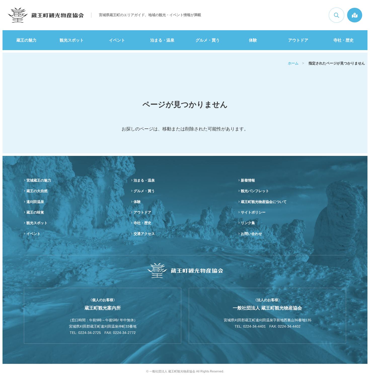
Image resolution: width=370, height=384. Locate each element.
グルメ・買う (208, 40)
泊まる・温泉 (162, 40)
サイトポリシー (253, 212)
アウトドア (298, 40)
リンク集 (248, 223)
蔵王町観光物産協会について (264, 202)
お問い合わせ (251, 234)
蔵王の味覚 (35, 212)
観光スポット (72, 40)
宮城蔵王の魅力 (38, 180)
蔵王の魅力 (26, 40)
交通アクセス (144, 234)
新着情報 (248, 180)
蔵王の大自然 (37, 191)
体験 (253, 40)
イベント (117, 40)
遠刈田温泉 (35, 202)
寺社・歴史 (344, 40)
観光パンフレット (255, 191)
